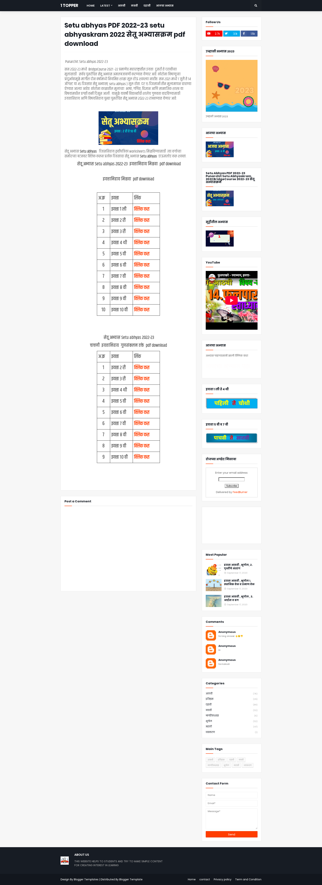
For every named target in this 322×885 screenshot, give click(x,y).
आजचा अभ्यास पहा (228, 366)
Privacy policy (222, 879)
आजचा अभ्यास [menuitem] (164, 5)
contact (204, 879)
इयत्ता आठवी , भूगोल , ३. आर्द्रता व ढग (238, 598)
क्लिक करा (142, 209)
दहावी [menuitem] (147, 5)
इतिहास (232, 699)
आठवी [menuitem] (121, 5)
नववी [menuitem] (134, 5)
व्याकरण (232, 732)
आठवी (232, 693)
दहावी (232, 704)
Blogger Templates (86, 879)
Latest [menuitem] (105, 5)
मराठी (232, 726)
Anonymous (227, 632)
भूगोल (232, 721)
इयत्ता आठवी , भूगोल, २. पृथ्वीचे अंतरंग (238, 566)
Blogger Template (131, 879)
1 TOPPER (69, 5)
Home (192, 879)
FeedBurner (240, 492)
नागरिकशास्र (232, 715)
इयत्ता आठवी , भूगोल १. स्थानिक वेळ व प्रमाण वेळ (239, 582)
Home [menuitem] (91, 5)
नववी (232, 710)
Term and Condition (248, 879)
